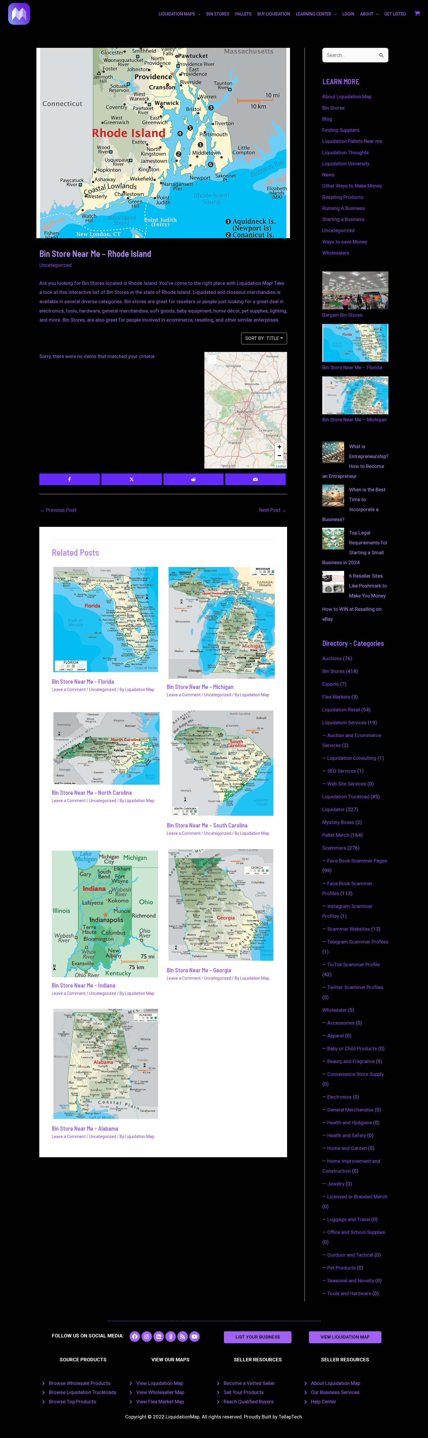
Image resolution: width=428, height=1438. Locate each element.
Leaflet (281, 466)
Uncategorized (55, 265)
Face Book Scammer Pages (357, 861)
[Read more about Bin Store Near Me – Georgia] (221, 905)
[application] (197, 14)
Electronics (339, 1097)
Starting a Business (343, 219)
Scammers (334, 848)
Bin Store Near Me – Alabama (85, 1128)
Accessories (341, 1023)
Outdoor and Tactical (350, 1255)
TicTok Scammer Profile (353, 964)
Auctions (332, 658)
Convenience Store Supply (355, 1074)
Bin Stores (333, 108)
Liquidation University (345, 163)
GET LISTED (395, 14)
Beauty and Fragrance (351, 1061)
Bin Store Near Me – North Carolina (92, 792)
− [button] (279, 455)
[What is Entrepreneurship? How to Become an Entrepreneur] (333, 452)
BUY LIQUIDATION (273, 14)
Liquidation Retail (341, 710)
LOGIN (348, 14)
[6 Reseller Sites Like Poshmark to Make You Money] (333, 582)
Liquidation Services (344, 722)
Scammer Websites (348, 929)
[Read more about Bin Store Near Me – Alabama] (106, 1064)
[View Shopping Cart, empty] (417, 14)
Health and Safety (346, 1135)
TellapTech (290, 1417)
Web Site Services (346, 784)
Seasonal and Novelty (350, 1280)
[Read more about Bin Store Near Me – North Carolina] (106, 747)
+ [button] (279, 446)
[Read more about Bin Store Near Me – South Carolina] (221, 764)
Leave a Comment (69, 689)
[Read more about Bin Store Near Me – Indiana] (106, 913)
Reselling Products (342, 197)
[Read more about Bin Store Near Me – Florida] (106, 619)
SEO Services (341, 771)
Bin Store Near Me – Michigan (200, 686)
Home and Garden (347, 1148)
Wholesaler (334, 1010)
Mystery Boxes (338, 822)
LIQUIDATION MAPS (177, 14)
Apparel (335, 1036)
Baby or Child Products (352, 1048)
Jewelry (335, 1184)
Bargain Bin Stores (342, 315)
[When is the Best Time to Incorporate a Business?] (333, 495)
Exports (330, 684)
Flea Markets (336, 697)
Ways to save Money (344, 242)
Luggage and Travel (348, 1219)
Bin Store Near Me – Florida (83, 681)
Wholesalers (335, 253)
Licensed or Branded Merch (357, 1196)
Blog (327, 119)
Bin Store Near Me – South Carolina (207, 825)
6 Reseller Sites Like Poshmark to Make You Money (368, 586)
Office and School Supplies (356, 1232)
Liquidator (333, 809)
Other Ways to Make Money (352, 186)
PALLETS (243, 14)
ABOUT (366, 14)
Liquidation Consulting (351, 758)
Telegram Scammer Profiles (357, 942)
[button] (257, 1337)
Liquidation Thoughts (345, 152)
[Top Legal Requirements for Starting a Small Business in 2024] (333, 539)
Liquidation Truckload (345, 796)
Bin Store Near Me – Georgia (199, 970)
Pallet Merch (335, 835)
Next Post (272, 510)
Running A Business (343, 208)
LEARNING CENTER (313, 14)
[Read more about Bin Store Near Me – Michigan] (221, 622)
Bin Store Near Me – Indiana (83, 985)
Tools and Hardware (349, 1293)
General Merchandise (350, 1110)
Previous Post (58, 510)
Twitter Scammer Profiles (355, 987)
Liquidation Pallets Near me (352, 141)
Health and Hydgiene (349, 1122)
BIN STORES (217, 14)
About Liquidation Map (347, 96)
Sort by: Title (262, 338)
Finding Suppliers (341, 130)
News (328, 175)
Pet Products (341, 1268)
